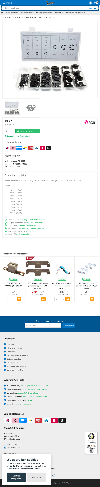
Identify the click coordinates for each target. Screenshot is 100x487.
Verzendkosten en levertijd (18, 355)
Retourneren (12, 351)
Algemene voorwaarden (17, 366)
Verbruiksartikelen (12, 12)
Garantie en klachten (15, 370)
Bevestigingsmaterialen (44, 12)
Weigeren (36, 477)
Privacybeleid (12, 362)
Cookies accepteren (16, 477)
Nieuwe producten (14, 348)
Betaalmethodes (14, 359)
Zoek (91, 8)
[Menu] (95, 433)
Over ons (10, 344)
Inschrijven (69, 325)
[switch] (91, 451)
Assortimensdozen (27, 12)
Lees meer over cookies (30, 468)
